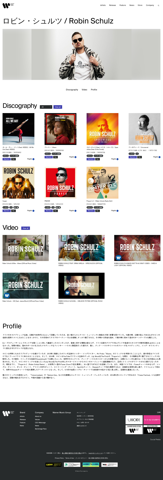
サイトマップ (81, 413)
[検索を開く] (158, 5)
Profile (94, 90)
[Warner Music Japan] (8, 413)
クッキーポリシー (81, 458)
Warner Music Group (62, 413)
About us (38, 416)
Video (84, 90)
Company (150, 5)
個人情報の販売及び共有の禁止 (72, 453)
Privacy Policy (59, 458)
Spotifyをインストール (96, 453)
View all (58, 107)
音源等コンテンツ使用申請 (85, 416)
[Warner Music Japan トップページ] (8, 5)
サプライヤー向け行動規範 (85, 419)
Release (112, 5)
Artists (103, 5)
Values (37, 419)
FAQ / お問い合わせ (83, 422)
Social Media (155, 439)
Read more (6, 159)
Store (140, 5)
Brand (22, 413)
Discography (72, 90)
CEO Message (40, 423)
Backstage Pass (41, 429)
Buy (13, 159)
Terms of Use (69, 458)
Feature (123, 5)
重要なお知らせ (82, 426)
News (132, 5)
